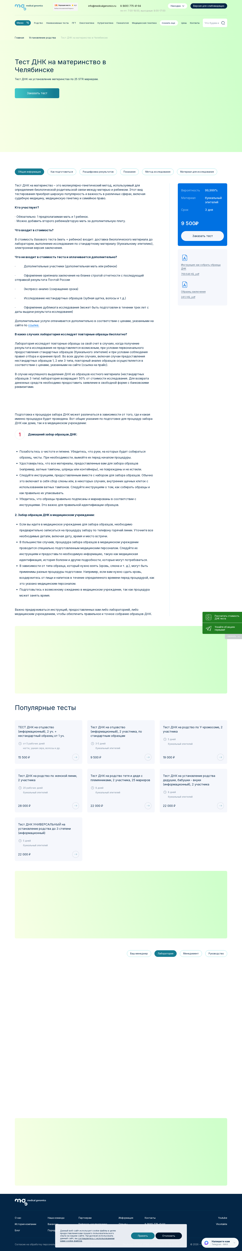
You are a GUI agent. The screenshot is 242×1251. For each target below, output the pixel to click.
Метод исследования (157, 171)
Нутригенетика (105, 23)
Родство (38, 23)
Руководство (216, 953)
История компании (25, 1224)
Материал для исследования (197, 171)
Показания (129, 171)
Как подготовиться (62, 171)
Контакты (195, 23)
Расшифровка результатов (98, 171)
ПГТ (74, 23)
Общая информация (29, 171)
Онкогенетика (86, 23)
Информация (126, 1217)
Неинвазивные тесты (57, 23)
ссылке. (33, 325)
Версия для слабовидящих (208, 5)
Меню (20, 22)
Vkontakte (221, 1224)
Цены (184, 23)
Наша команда (56, 1217)
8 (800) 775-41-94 (130, 5)
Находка (176, 5)
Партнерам (85, 1217)
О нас (18, 1217)
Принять (143, 1235)
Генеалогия (123, 23)
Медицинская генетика (144, 23)
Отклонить (168, 1235)
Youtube (222, 1217)
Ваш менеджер (139, 953)
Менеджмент (191, 953)
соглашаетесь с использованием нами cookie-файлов (87, 1239)
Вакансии (53, 1224)
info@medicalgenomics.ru (102, 5)
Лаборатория (165, 953)
